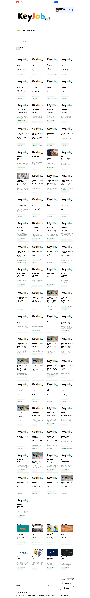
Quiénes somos (48, 581)
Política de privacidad (41, 595)
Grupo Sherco (19, 524)
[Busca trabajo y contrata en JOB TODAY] (17, 2)
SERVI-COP (48, 524)
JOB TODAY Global (34, 581)
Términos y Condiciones (50, 595)
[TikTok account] (16, 592)
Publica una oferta (19, 581)
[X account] (24, 592)
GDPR (57, 595)
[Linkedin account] (26, 592)
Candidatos (18, 585)
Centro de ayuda (48, 585)
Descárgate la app (48, 578)
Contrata (18, 578)
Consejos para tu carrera (36, 578)
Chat (50, 48)
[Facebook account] (20, 592)
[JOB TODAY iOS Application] (63, 579)
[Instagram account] (18, 592)
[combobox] (30, 2)
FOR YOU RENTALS (64, 524)
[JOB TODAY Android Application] (70, 579)
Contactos (47, 583)
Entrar (71, 2)
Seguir (70, 9)
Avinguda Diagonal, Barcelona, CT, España (26, 41)
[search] (56, 2)
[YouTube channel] (22, 592)
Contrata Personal (64, 2)
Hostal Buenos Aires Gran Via (37, 524)
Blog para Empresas (20, 583)
